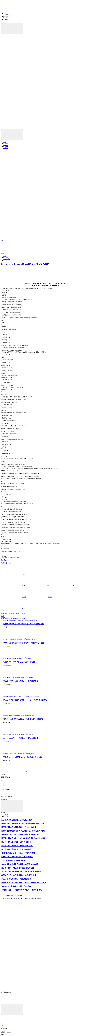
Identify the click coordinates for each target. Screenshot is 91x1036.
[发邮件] (23, 977)
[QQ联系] (23, 938)
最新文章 (5, 815)
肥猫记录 (15, 898)
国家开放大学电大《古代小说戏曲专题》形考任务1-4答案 (23, 831)
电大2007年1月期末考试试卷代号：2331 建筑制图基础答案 (25, 700)
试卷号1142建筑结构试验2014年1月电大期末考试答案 (23, 719)
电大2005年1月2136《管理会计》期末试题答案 (20, 738)
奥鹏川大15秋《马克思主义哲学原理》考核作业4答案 (22, 890)
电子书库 (5, 17)
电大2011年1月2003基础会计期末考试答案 (19, 662)
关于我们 (20, 895)
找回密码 (9, 1033)
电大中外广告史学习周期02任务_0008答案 (17, 857)
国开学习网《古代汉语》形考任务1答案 (16, 842)
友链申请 (5, 895)
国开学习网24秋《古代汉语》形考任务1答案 (19, 853)
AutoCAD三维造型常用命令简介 (13, 860)
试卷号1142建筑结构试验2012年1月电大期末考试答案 (21, 871)
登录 (4, 127)
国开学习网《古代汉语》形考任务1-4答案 (17, 846)
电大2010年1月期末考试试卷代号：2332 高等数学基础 (23, 624)
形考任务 (5, 14)
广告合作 (15, 895)
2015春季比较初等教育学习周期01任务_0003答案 (19, 864)
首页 (4, 13)
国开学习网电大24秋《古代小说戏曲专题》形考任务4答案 (23, 838)
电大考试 (5, 257)
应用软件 (5, 19)
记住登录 (4, 1033)
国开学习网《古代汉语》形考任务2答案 (16, 849)
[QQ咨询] (11, 990)
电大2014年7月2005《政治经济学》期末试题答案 (25, 264)
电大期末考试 (6, 259)
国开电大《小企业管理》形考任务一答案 (16, 820)
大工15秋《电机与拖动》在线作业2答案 (16, 879)
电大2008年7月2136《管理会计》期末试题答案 (20, 681)
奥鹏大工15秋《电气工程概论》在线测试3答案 (18, 875)
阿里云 (26, 898)
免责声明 (10, 895)
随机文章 (5, 816)
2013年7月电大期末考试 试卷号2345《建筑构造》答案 (23, 643)
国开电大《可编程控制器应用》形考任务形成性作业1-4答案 (23, 883)
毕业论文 (5, 16)
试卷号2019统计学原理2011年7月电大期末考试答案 (22, 757)
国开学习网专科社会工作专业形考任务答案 (17, 868)
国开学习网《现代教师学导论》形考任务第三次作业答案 (22, 823)
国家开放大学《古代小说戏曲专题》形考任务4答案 (20, 834)
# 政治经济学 (4, 562)
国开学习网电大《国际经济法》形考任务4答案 (18, 827)
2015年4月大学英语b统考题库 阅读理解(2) (17, 886)
